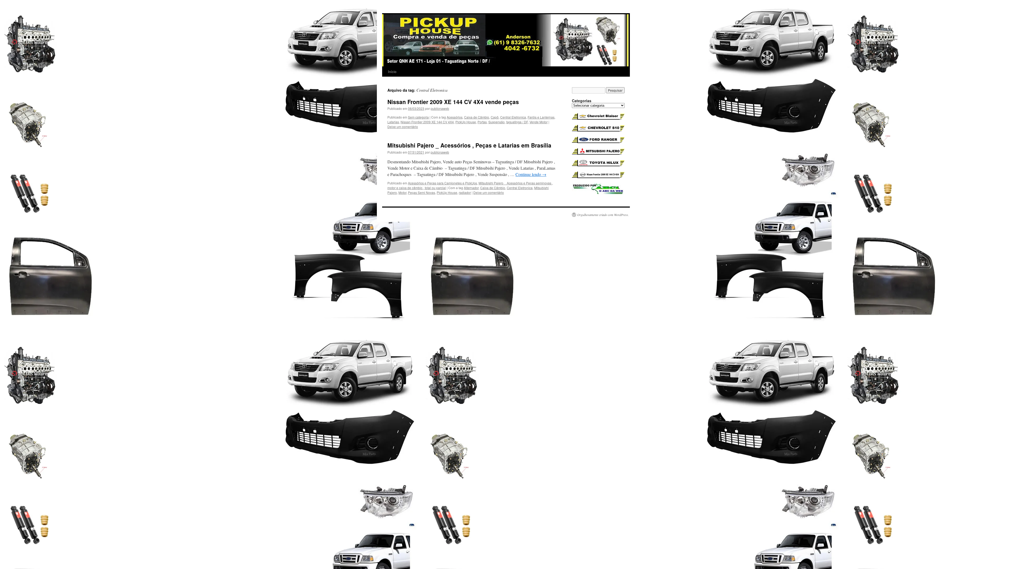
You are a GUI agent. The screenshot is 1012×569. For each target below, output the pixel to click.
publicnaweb (440, 108)
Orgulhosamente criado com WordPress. (603, 215)
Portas (482, 122)
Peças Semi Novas (421, 192)
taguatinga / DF (517, 122)
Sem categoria (418, 117)
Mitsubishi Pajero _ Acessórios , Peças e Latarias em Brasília (469, 145)
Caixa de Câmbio (476, 117)
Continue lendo (530, 174)
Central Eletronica (513, 117)
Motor (402, 192)
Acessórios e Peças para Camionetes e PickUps (442, 183)
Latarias (393, 122)
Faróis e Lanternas (541, 117)
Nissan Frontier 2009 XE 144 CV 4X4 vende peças (453, 102)
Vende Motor (538, 122)
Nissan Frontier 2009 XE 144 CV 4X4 (427, 122)
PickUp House (465, 122)
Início (392, 71)
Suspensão (496, 122)
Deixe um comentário (402, 126)
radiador (465, 192)
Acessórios (455, 117)
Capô (495, 117)
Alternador (471, 187)
